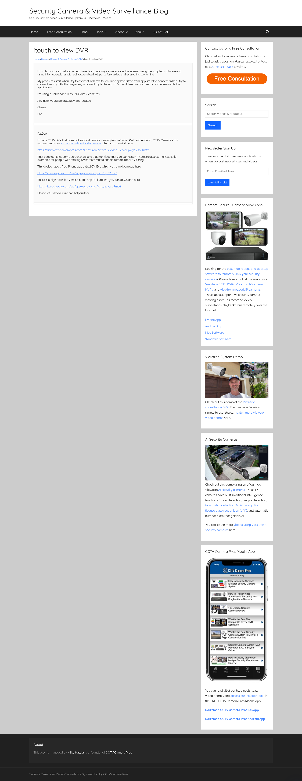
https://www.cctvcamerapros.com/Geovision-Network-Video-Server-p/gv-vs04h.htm (93, 150)
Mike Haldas (76, 752)
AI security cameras (231, 489)
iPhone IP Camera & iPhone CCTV (66, 59)
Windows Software (218, 339)
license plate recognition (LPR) (226, 510)
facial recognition (248, 505)
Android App (213, 326)
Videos (119, 32)
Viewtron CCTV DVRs (220, 284)
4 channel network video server (81, 143)
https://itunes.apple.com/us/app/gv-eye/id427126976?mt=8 (77, 173)
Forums (45, 59)
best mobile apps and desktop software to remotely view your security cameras (236, 274)
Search (213, 125)
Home (34, 32)
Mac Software (214, 332)
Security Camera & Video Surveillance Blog (98, 10)
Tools (99, 32)
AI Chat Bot (160, 32)
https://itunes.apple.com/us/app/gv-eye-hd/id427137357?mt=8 (79, 186)
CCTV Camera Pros (119, 752)
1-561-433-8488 (222, 66)
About (139, 32)
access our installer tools (247, 696)
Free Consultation (59, 32)
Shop (84, 32)
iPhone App (213, 320)
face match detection (220, 505)
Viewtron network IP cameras (240, 289)
